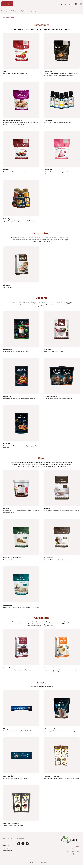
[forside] (7, 4)
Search (62, 4)
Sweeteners (41, 25)
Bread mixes (41, 233)
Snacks (41, 682)
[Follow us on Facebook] (18, 843)
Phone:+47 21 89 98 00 (73, 852)
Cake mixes (41, 617)
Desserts (41, 297)
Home (5, 17)
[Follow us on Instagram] (22, 843)
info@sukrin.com (75, 854)
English (71, 4)
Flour (41, 458)
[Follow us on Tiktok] (27, 843)
